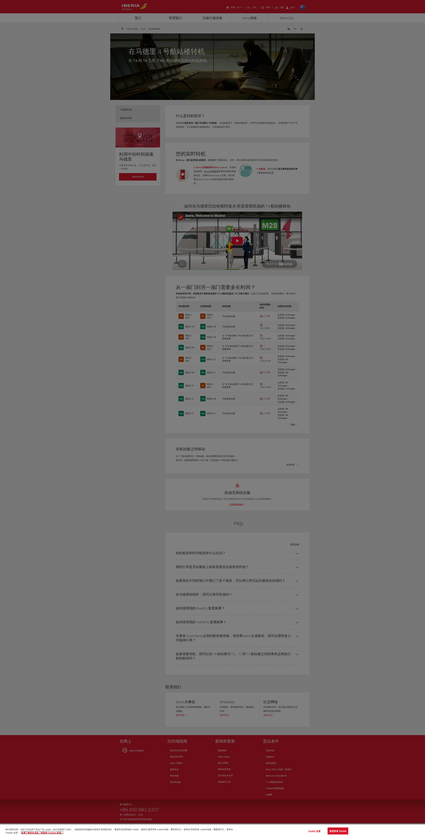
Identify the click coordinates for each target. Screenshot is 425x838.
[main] (212, 831)
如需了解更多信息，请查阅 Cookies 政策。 (42, 832)
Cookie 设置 (314, 831)
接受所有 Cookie (338, 831)
